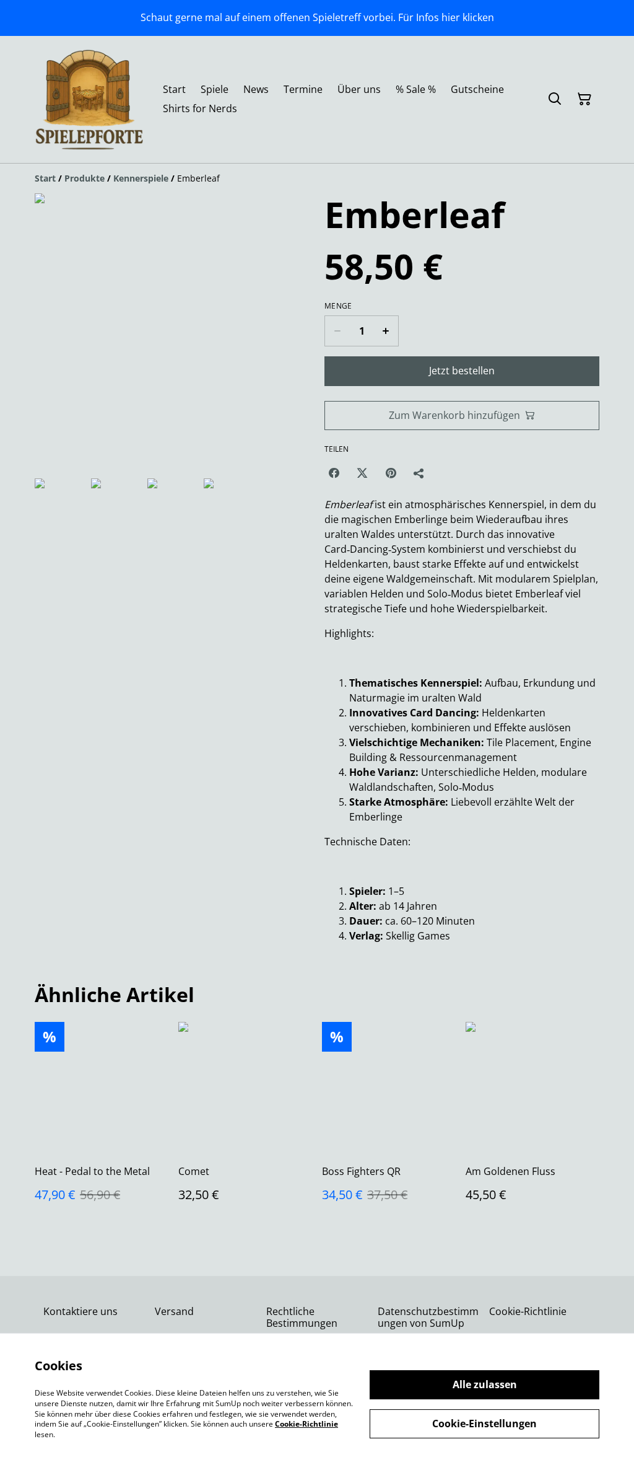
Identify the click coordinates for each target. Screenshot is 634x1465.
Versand (174, 1311)
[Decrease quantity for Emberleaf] (337, 330)
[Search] (555, 99)
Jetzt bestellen (462, 370)
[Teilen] (419, 473)
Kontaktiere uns (80, 1311)
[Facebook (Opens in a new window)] (333, 473)
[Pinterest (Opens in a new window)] (390, 473)
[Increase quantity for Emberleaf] (386, 330)
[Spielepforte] (89, 99)
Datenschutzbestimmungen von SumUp (428, 1317)
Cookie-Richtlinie (528, 1311)
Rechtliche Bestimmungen (301, 1317)
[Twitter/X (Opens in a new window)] (362, 473)
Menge (338, 306)
